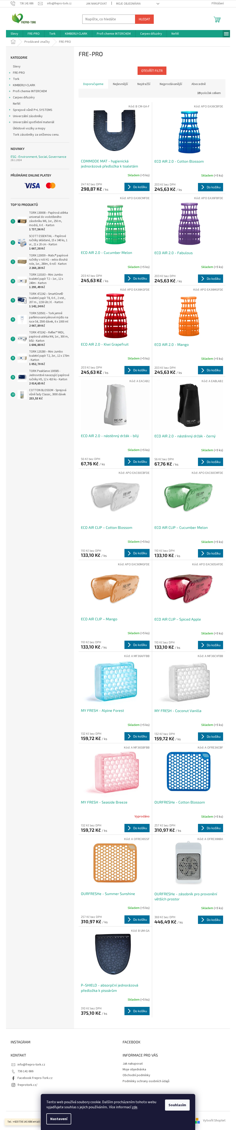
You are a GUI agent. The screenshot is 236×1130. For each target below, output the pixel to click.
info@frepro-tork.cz (31, 1064)
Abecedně (199, 84)
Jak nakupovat (96, 4)
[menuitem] (14, 33)
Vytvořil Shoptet (214, 1120)
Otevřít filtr (152, 71)
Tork (16, 79)
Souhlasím (177, 1105)
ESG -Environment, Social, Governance (38, 156)
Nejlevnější (120, 84)
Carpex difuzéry (24, 97)
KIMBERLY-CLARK (24, 85)
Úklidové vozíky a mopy (29, 128)
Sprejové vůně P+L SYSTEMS (32, 110)
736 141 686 (25, 1071)
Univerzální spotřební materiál (33, 122)
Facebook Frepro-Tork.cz (35, 1078)
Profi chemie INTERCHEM (30, 91)
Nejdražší (143, 84)
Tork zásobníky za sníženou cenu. (36, 134)
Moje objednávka (128, 4)
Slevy (17, 66)
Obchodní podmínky (136, 1075)
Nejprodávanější (171, 84)
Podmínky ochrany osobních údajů (146, 1081)
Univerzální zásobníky (28, 116)
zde (134, 1107)
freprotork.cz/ (27, 1085)
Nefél (16, 103)
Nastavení (58, 1118)
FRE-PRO (19, 72)
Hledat (144, 19)
